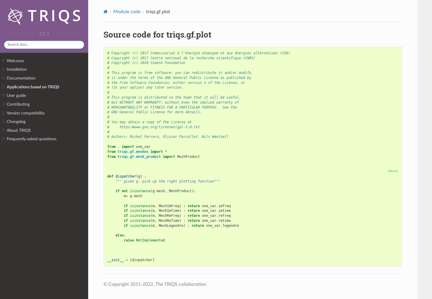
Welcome (15, 61)
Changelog (16, 121)
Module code (126, 11)
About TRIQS (19, 130)
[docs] (393, 171)
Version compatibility (26, 113)
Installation (17, 69)
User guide (16, 95)
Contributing (18, 104)
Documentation (21, 78)
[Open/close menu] (3, 61)
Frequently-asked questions (31, 139)
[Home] (105, 11)
